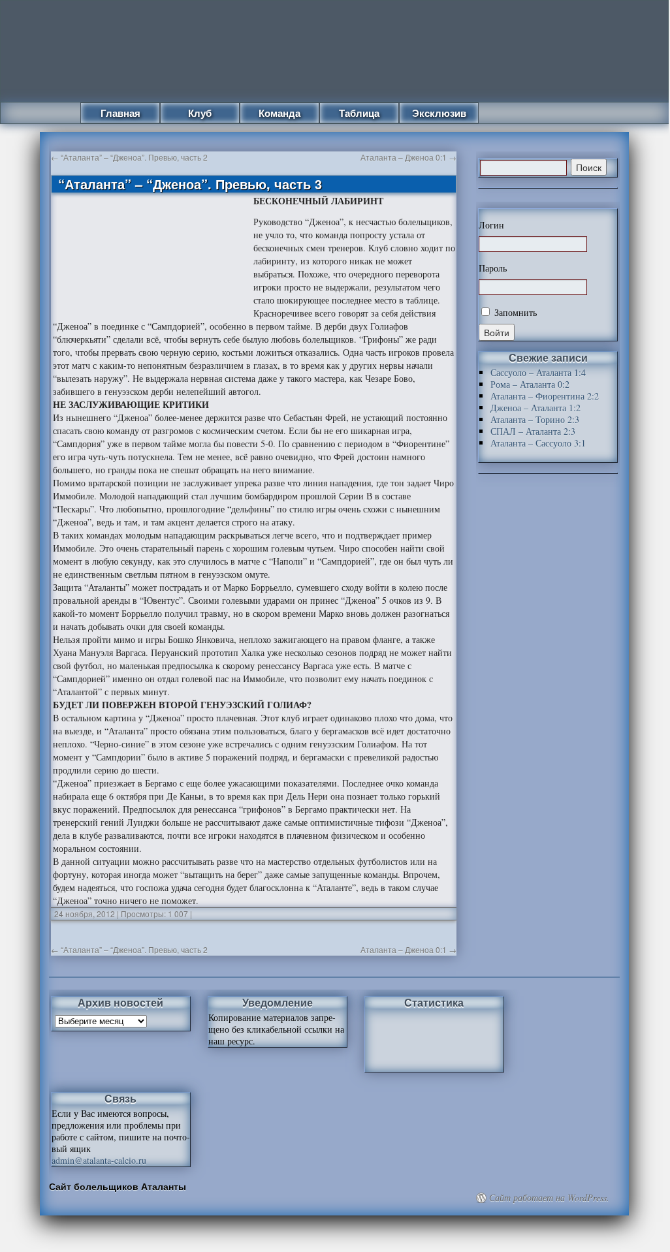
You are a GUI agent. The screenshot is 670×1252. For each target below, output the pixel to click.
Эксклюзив (439, 113)
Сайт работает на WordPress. (549, 1198)
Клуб (200, 113)
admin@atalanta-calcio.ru (99, 1160)
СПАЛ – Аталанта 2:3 (532, 431)
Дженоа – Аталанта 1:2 (535, 407)
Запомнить (514, 312)
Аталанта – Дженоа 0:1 (408, 157)
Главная (120, 113)
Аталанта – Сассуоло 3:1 (538, 443)
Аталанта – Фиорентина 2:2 (544, 396)
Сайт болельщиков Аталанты (117, 1186)
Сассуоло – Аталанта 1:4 (538, 372)
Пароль (493, 268)
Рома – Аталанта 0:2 (529, 384)
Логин (491, 225)
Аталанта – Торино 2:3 (534, 419)
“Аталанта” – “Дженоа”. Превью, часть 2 (129, 157)
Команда (279, 113)
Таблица (359, 113)
